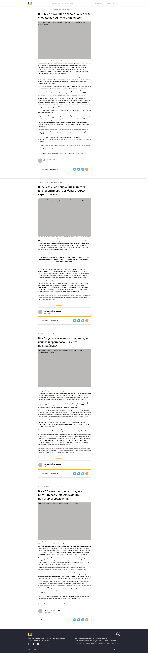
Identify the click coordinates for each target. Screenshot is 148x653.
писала (48, 146)
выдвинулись (74, 295)
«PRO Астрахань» (57, 334)
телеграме (59, 153)
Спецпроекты (69, 3)
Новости (54, 3)
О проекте (117, 650)
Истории (60, 3)
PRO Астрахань (80, 399)
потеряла (66, 596)
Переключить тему (119, 3)
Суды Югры (61, 487)
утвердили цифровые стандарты (77, 448)
